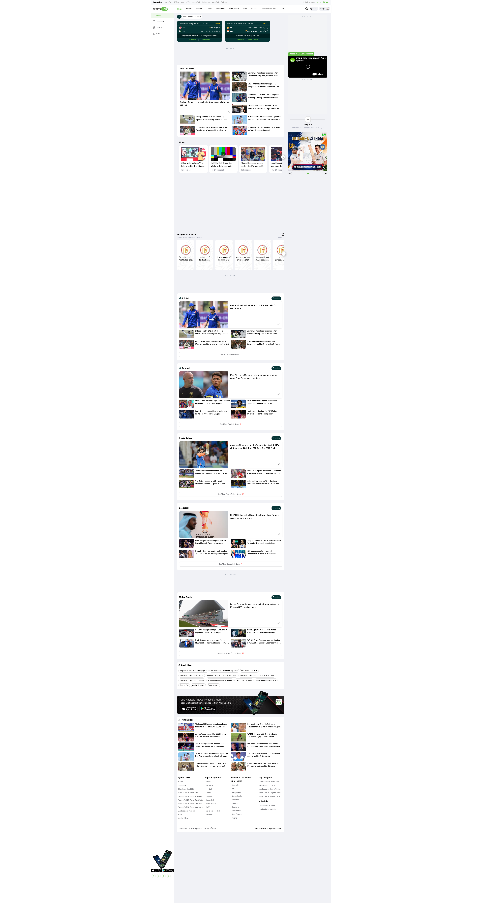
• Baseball (209, 815)
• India (233, 789)
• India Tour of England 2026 (269, 793)
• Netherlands (236, 796)
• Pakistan (235, 800)
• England (234, 803)
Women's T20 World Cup (188, 793)
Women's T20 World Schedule (190, 796)
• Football (208, 789)
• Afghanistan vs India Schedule (267, 809)
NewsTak (168, 2)
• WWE (207, 807)
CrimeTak (196, 2)
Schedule (160, 21)
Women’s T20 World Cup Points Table (190, 804)
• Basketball (209, 800)
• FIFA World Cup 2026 (266, 785)
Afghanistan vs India (186, 811)
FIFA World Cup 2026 (186, 789)
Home (158, 15)
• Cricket (208, 782)
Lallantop (206, 2)
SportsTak (157, 2)
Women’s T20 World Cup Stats (190, 800)
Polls (158, 34)
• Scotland (235, 807)
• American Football (212, 811)
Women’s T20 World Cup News (190, 807)
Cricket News (183, 818)
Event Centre (205, 40)
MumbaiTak (185, 2)
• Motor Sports (210, 804)
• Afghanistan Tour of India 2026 (269, 789)
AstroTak (215, 2)
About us (183, 828)
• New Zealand (236, 814)
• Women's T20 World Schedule (266, 806)
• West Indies (236, 811)
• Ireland (234, 818)
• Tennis (208, 793)
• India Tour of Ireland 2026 (269, 796)
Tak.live (224, 2)
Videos (159, 27)
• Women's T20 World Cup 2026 (268, 782)
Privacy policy (195, 828)
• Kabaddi (208, 796)
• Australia (235, 785)
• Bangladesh (236, 792)
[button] (179, 9)
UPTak (176, 2)
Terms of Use (210, 828)
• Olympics (209, 785)
